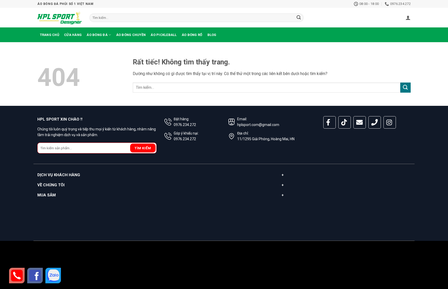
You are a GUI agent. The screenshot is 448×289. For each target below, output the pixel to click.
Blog (211, 35)
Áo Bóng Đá (97, 35)
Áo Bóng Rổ (192, 35)
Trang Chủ (49, 35)
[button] (408, 17)
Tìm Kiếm (143, 148)
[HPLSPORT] (59, 17)
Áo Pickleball (164, 35)
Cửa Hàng (73, 35)
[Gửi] (299, 17)
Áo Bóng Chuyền (131, 35)
